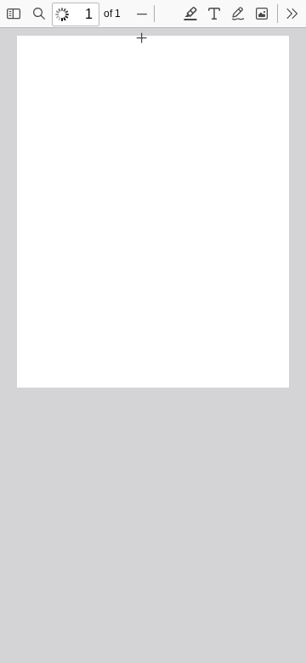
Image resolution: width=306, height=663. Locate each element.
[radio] (190, 14)
